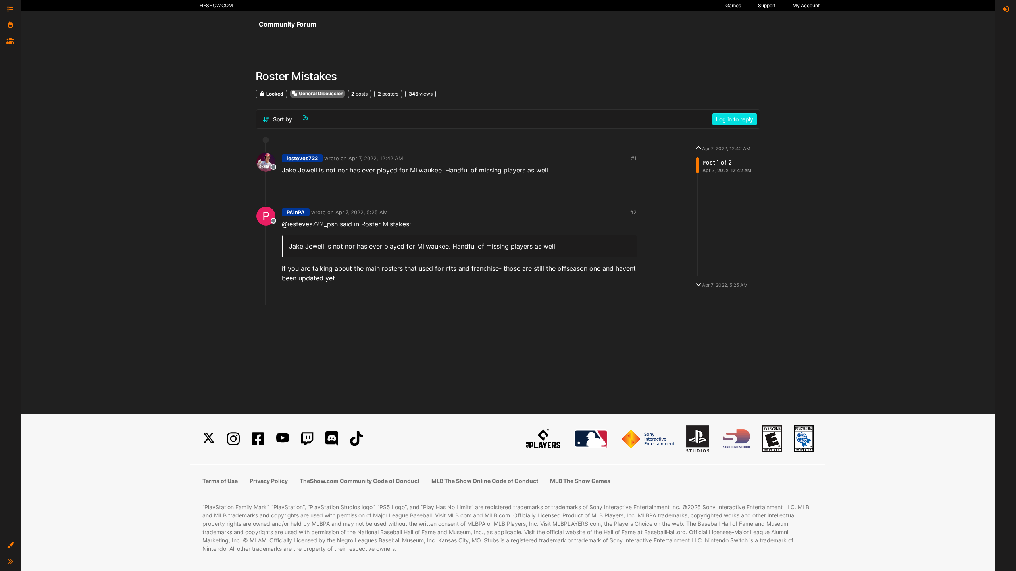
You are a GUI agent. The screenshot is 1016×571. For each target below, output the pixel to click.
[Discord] (331, 438)
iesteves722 (302, 158)
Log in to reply (734, 119)
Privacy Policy (269, 480)
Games (733, 5)
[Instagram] (233, 438)
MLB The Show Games (580, 480)
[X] (208, 438)
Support (766, 5)
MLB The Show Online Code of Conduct (484, 480)
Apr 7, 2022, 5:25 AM (361, 212)
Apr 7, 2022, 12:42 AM (375, 158)
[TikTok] (356, 438)
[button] (10, 545)
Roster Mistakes (385, 224)
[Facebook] (258, 438)
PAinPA (296, 212)
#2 (633, 212)
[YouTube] (282, 438)
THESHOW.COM (214, 5)
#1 (634, 158)
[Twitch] (307, 438)
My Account (806, 5)
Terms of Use (220, 480)
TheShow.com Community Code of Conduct (359, 480)
